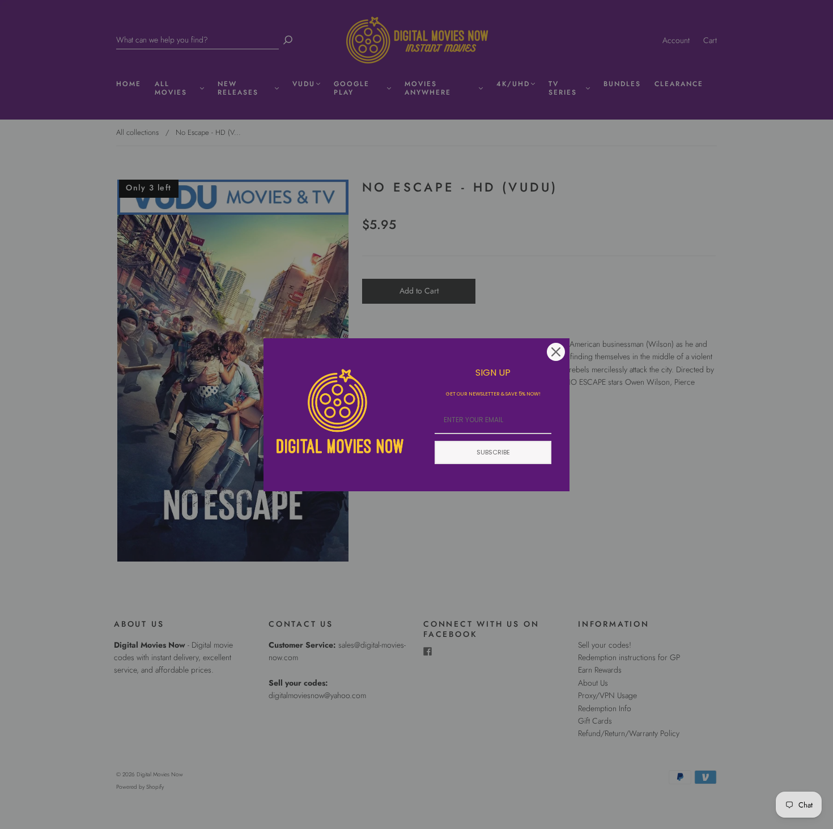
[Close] (556, 351)
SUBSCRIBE (493, 452)
